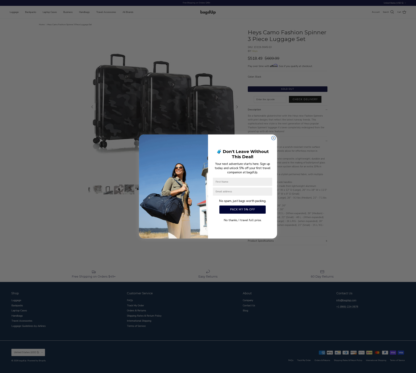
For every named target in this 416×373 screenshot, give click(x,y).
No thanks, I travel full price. (242, 220)
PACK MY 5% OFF (242, 209)
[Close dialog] (273, 138)
